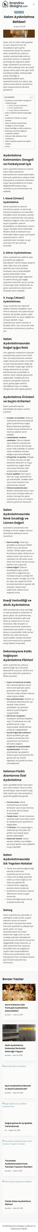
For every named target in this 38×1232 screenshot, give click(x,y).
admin (9, 1015)
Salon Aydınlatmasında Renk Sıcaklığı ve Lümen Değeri (16, 124)
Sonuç (7, 146)
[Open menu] (34, 4)
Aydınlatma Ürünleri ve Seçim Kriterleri (16, 119)
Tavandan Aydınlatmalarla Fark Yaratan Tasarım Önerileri (18, 1163)
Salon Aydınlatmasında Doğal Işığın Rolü (18, 114)
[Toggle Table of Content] (30, 97)
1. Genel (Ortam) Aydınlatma (17, 106)
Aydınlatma (19, 12)
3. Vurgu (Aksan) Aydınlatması (18, 110)
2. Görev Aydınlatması (15, 108)
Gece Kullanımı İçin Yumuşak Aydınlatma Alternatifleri (16, 1007)
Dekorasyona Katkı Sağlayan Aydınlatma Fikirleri (16, 132)
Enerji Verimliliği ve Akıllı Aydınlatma (18, 128)
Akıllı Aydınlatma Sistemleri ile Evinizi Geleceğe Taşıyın (15, 1048)
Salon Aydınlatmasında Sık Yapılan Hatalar (18, 142)
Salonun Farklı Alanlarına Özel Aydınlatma (16, 137)
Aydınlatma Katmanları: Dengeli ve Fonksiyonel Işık (18, 101)
